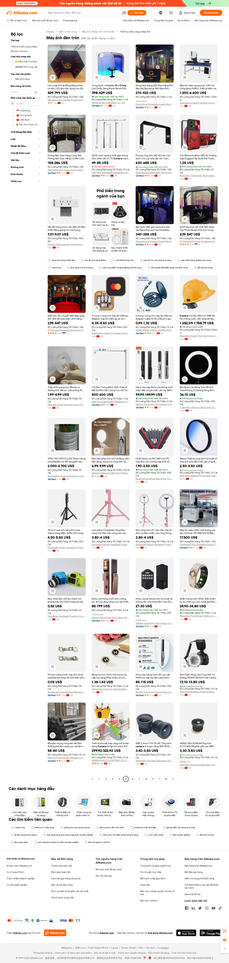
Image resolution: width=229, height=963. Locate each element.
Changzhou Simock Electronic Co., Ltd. (199, 407)
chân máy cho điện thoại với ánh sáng (120, 835)
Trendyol (150, 947)
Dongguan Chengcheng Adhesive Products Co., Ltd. (67, 692)
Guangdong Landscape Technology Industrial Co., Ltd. (155, 172)
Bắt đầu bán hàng (194, 872)
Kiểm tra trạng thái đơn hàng (199, 878)
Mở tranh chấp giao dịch (152, 878)
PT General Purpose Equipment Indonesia (199, 241)
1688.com (80, 947)
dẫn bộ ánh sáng (205, 267)
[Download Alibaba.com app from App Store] (186, 933)
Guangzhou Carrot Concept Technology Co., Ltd (111, 333)
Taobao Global (128, 947)
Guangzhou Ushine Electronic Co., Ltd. (155, 478)
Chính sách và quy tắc (62, 897)
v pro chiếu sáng (155, 835)
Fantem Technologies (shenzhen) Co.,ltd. (67, 244)
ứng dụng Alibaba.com (160, 933)
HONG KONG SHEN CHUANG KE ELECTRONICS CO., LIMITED (155, 330)
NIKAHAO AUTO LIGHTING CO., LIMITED (111, 760)
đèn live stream (207, 835)
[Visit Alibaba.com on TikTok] (220, 908)
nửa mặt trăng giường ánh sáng (196, 260)
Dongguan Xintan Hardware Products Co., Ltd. (67, 547)
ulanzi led (56, 267)
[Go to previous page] (92, 779)
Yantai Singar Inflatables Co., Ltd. (108, 102)
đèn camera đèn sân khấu (111, 827)
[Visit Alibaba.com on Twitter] (200, 908)
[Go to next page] (173, 779)
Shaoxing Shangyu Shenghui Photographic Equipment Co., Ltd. (111, 473)
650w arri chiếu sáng (44, 827)
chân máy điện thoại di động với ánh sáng (121, 267)
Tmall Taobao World (98, 947)
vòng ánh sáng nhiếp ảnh (63, 260)
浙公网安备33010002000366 (169, 958)
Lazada (114, 947)
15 (166, 779)
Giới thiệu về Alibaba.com (21, 858)
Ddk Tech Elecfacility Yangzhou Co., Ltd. (111, 172)
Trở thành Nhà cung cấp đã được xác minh (202, 886)
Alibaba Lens (20, 933)
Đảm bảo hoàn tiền (61, 872)
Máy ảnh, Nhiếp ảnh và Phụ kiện (98, 31)
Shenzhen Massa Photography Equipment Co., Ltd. (199, 475)
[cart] (171, 13)
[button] (124, 13)
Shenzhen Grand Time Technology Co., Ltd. (199, 335)
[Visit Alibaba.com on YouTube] (213, 908)
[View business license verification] (144, 958)
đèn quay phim (21, 842)
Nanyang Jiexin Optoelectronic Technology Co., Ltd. (67, 404)
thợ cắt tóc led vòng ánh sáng (157, 260)
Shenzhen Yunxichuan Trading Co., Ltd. (199, 615)
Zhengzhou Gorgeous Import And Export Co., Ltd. (155, 104)
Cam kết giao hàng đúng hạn (66, 878)
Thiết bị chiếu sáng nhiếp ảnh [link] (135, 31)
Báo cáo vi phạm (148, 900)
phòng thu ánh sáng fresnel (77, 827)
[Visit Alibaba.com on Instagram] (207, 908)
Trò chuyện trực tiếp (150, 872)
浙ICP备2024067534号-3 (200, 958)
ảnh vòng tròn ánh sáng (81, 267)
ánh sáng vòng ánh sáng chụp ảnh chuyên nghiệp (70, 835)
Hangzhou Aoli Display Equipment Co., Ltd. (67, 99)
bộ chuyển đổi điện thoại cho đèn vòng (169, 267)
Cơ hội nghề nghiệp (17, 884)
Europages (163, 947)
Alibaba (50, 31)
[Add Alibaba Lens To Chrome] (55, 933)
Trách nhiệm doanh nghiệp (20, 878)
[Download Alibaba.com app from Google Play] (211, 933)
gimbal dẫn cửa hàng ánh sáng (180, 827)
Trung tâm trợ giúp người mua (155, 865)
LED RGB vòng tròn (125, 260)
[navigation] (25, 405)
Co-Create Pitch (15, 872)
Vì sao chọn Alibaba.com (19, 865)
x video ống (19, 827)
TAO (140, 947)
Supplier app (106, 933)
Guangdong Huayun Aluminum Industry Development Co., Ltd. (67, 476)
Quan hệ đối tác (193, 894)
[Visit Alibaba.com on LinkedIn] (193, 908)
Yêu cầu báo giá (104, 875)
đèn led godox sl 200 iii (99, 842)
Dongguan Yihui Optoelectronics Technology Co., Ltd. (199, 544)
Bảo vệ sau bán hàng (62, 884)
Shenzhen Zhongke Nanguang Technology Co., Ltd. (155, 760)
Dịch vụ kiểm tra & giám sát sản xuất (69, 891)
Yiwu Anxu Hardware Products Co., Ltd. (67, 616)
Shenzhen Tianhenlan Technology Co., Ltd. (199, 175)
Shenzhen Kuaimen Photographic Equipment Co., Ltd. (199, 691)
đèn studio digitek (181, 835)
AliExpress (66, 947)
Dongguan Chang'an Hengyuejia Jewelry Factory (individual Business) (111, 689)
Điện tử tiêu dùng (68, 31)
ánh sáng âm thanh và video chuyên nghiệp (58, 842)
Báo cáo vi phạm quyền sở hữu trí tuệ (157, 893)
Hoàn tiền (145, 884)
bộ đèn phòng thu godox (25, 835)
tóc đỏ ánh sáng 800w (95, 260)
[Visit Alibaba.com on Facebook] (187, 908)
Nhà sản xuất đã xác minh (109, 869)
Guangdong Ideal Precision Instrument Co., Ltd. (199, 102)
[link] (224, 931)
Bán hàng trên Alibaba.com (198, 865)
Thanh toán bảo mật (61, 865)
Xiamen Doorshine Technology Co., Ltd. (155, 404)
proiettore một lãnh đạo (145, 827)
